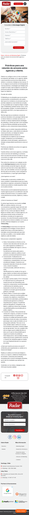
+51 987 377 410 (12, 477)
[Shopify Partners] (7, 501)
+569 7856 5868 (12, 468)
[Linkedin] (19, 375)
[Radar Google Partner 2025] (7, 491)
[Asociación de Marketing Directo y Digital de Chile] (21, 502)
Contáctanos (18, 3)
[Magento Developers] (21, 494)
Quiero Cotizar (21, 511)
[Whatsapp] (22, 375)
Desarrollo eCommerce (21, 449)
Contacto (18, 459)
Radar (2, 55)
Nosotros (4, 446)
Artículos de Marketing (21, 456)
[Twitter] (17, 375)
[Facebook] (14, 375)
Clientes (3, 449)
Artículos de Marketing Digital (12, 55)
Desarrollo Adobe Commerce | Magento (20, 453)
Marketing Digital (20, 446)
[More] (18, 378)
